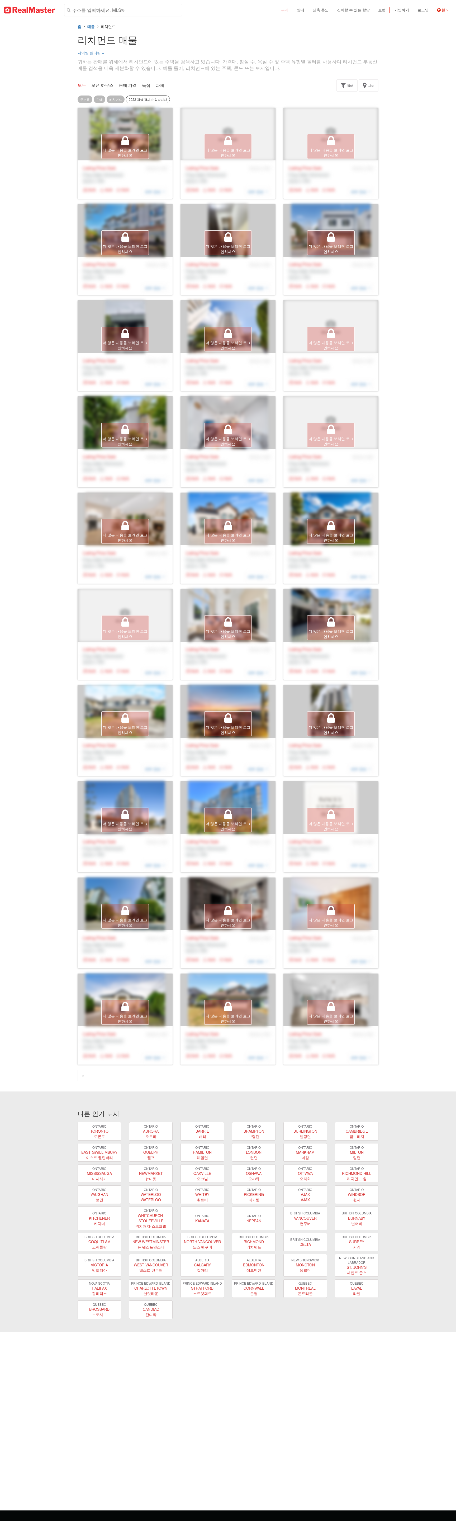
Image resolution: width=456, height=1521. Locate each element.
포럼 (382, 10)
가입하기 (401, 10)
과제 (160, 85)
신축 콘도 (321, 10)
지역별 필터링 (91, 52)
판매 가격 (128, 85)
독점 (146, 85)
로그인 (423, 10)
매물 (91, 26)
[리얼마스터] (29, 10)
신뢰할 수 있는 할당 (353, 10)
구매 (284, 10)
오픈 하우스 (102, 85)
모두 (82, 85)
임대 (300, 10)
